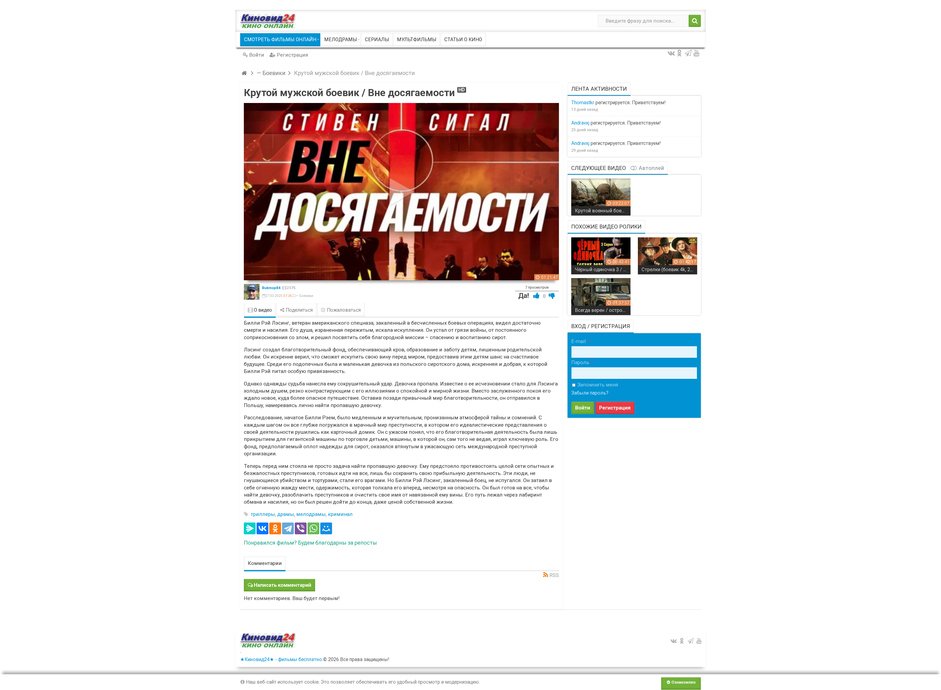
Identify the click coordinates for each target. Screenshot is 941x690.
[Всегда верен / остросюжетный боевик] (601, 294)
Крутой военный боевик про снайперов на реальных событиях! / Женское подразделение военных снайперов (603, 211)
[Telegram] (288, 528)
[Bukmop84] (252, 292)
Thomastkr (582, 102)
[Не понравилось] (552, 295)
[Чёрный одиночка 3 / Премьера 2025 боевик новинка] (601, 254)
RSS (554, 575)
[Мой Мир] (326, 528)
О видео (262, 310)
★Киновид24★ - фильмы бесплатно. (281, 659)
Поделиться (299, 310)
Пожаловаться (343, 310)
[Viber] (301, 528)
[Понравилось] (536, 295)
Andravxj (580, 123)
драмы (285, 514)
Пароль (580, 362)
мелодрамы (311, 514)
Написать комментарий (282, 585)
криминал (340, 514)
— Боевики (304, 296)
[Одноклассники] (275, 528)
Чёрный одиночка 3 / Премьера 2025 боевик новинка (603, 269)
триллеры (263, 514)
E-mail (578, 341)
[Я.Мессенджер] (250, 528)
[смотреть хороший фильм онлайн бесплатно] (268, 20)
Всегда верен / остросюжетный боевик (603, 310)
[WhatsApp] (313, 528)
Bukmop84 (271, 288)
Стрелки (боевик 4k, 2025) (669, 269)
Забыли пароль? (589, 393)
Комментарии (265, 563)
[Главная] (245, 73)
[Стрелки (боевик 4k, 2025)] (667, 254)
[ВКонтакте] (262, 528)
